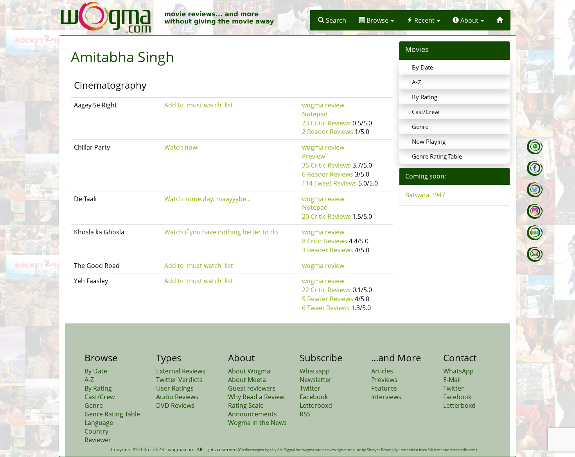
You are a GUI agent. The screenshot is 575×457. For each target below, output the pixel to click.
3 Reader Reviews (327, 250)
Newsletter (316, 379)
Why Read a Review (256, 397)
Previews (384, 379)
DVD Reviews (175, 405)
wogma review (323, 105)
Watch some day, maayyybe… (207, 199)
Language (98, 422)
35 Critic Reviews (326, 165)
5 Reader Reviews (327, 299)
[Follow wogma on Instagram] (534, 211)
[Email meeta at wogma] (534, 254)
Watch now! (181, 147)
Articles (382, 371)
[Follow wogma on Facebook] (534, 168)
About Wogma (249, 371)
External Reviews (180, 371)
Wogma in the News (257, 422)
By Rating (424, 97)
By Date (422, 67)
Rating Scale (246, 405)
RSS (305, 414)
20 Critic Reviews (326, 216)
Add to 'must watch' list (198, 105)
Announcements (252, 414)
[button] (332, 20)
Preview (313, 156)
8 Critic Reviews (324, 241)
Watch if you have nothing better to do (221, 232)
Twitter (310, 388)
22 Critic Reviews (326, 290)
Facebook (314, 397)
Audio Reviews (177, 397)
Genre (420, 126)
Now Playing (429, 141)
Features (384, 388)
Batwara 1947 (425, 195)
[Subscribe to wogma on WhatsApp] (534, 147)
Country (96, 431)
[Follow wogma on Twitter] (534, 190)
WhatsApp (458, 371)
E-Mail (452, 379)
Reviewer (97, 440)
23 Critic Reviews (326, 123)
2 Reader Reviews (327, 131)
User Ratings (175, 388)
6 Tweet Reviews (326, 307)
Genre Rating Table (437, 156)
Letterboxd (316, 405)
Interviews (386, 397)
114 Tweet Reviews (329, 183)
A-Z (416, 82)
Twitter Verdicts (179, 379)
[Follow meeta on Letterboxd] (534, 233)
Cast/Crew (425, 112)
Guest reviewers (252, 388)
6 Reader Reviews (327, 174)
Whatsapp (315, 371)
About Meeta (247, 379)
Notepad (315, 114)
